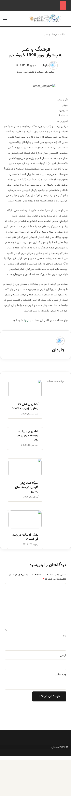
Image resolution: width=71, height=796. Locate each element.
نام (64, 636)
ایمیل (63, 655)
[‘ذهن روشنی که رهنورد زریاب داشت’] (25, 389)
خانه (62, 34)
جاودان (45, 65)
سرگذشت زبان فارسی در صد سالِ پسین (26, 487)
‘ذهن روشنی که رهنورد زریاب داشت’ (25, 407)
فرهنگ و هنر (51, 34)
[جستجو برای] (66, 20)
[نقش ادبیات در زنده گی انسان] (25, 519)
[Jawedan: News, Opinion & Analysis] (45, 18)
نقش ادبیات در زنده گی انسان (25, 537)
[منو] (5, 20)
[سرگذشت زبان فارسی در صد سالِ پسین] (25, 468)
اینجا (26, 320)
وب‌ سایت (60, 675)
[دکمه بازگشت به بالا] (70, 758)
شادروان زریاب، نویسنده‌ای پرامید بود (27, 436)
